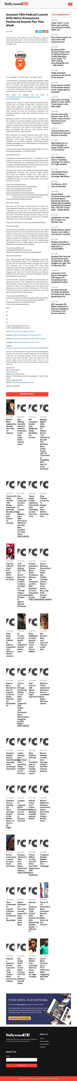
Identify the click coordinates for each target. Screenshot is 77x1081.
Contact (42, 1047)
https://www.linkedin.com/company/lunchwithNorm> (29, 339)
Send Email (13, 372)
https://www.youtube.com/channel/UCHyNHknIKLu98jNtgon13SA (27, 348)
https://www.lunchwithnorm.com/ (23, 382)
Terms (42, 1038)
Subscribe (21, 1065)
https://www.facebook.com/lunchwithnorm (27, 335)
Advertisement (45, 1044)
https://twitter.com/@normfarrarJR (23, 331)
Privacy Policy (44, 1041)
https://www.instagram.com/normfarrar (26, 342)
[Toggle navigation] (70, 4)
